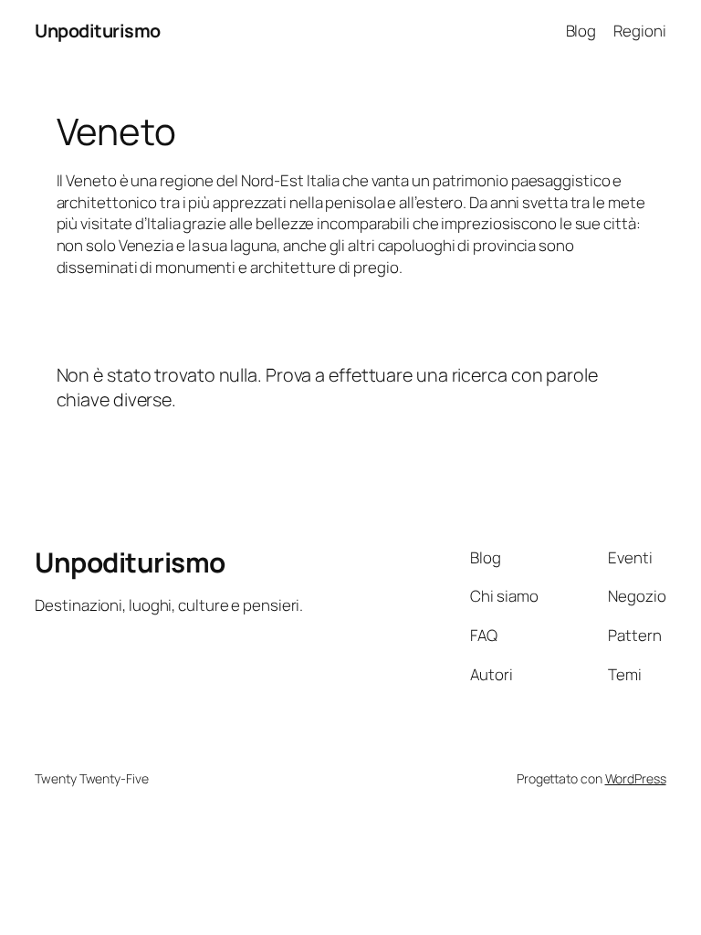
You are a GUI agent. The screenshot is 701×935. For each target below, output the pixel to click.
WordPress (635, 778)
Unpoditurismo (98, 30)
